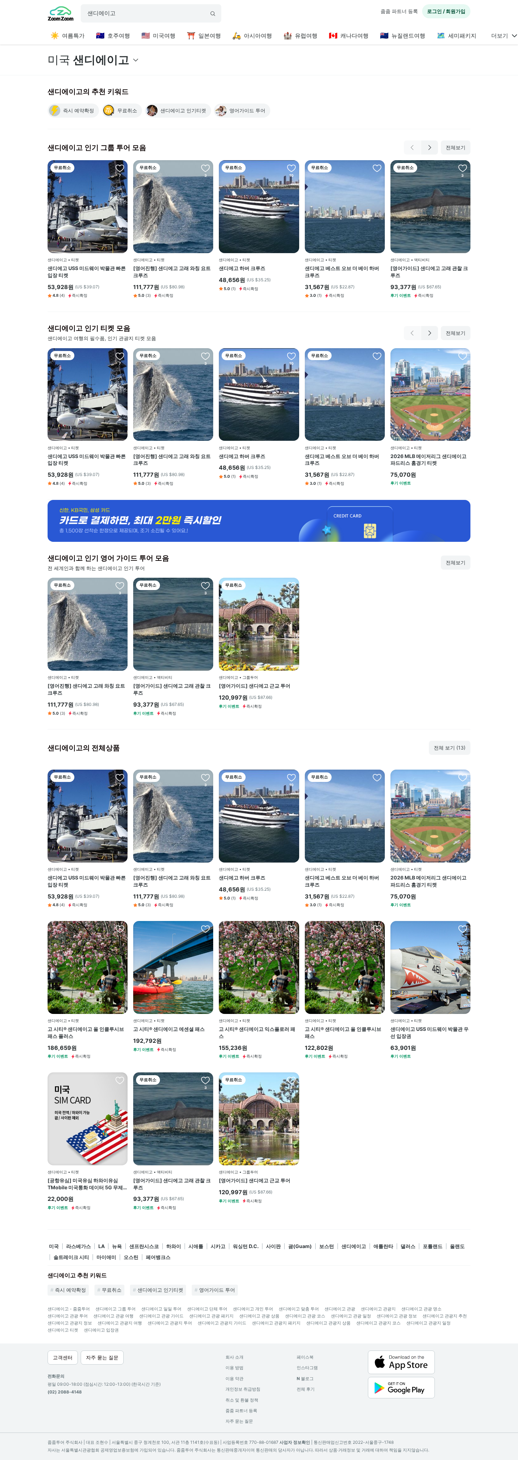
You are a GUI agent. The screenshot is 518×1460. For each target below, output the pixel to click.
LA (101, 1246)
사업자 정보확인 (294, 1442)
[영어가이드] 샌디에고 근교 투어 (254, 686)
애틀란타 (383, 1246)
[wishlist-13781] (377, 168)
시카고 (218, 1246)
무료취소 (112, 1290)
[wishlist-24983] (377, 928)
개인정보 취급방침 (243, 1389)
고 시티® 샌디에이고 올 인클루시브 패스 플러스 (86, 1032)
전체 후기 (306, 1389)
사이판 (273, 1246)
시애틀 (196, 1246)
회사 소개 (234, 1357)
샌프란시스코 (144, 1246)
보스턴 (326, 1246)
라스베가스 (78, 1246)
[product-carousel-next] (429, 147)
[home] (61, 14)
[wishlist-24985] (205, 928)
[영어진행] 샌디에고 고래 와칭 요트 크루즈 (172, 271)
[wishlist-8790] (462, 168)
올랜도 (457, 1246)
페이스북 (305, 1357)
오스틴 (131, 1257)
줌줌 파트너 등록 (399, 11)
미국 (54, 1246)
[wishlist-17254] (119, 1080)
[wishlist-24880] (462, 356)
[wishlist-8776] (119, 168)
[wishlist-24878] (462, 928)
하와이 (173, 1246)
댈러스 (408, 1246)
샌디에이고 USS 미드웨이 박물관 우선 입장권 (429, 1032)
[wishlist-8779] (291, 585)
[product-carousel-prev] (412, 147)
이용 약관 (234, 1378)
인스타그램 (307, 1367)
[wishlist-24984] (291, 928)
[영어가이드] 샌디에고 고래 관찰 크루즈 (429, 271)
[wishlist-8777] (291, 168)
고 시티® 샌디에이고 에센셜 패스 (169, 1029)
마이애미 (106, 1257)
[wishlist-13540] (205, 168)
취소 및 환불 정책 (242, 1400)
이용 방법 (234, 1367)
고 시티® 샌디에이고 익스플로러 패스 (257, 1032)
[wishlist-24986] (119, 928)
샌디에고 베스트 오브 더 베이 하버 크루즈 (342, 271)
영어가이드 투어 (217, 1290)
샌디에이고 (353, 1246)
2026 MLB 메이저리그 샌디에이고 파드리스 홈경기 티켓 (428, 459)
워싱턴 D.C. (246, 1246)
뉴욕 (117, 1246)
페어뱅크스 (158, 1257)
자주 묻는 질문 (239, 1421)
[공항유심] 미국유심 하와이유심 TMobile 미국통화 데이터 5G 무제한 (85, 1184)
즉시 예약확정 (70, 1290)
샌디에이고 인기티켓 (160, 1290)
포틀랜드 (433, 1246)
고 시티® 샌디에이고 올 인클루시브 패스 (343, 1032)
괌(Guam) (300, 1246)
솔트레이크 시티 (71, 1257)
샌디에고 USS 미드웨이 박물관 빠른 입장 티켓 (87, 271)
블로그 (305, 1378)
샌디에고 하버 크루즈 (242, 268)
